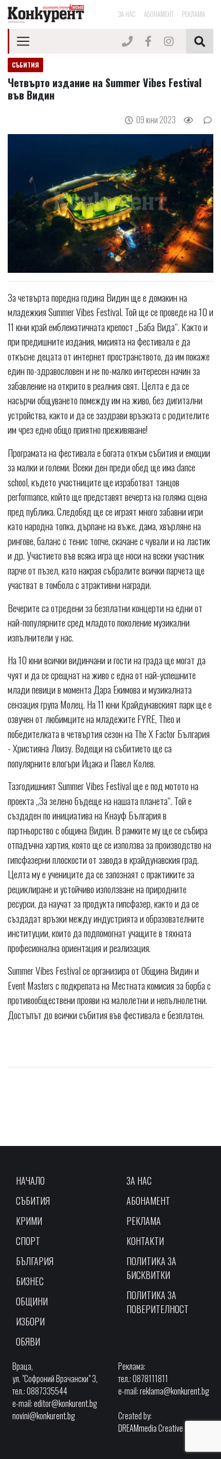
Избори (30, 1321)
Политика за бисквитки (151, 1268)
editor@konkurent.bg (65, 1403)
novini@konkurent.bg (43, 1415)
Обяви (28, 1341)
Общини (32, 1301)
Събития (33, 1200)
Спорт (28, 1241)
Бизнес (30, 1281)
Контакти (145, 1241)
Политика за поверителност (157, 1302)
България (34, 1261)
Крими (29, 1220)
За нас (127, 14)
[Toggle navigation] (23, 41)
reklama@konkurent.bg (174, 1391)
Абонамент (159, 14)
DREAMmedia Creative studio (160, 1428)
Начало (30, 1180)
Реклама (193, 14)
